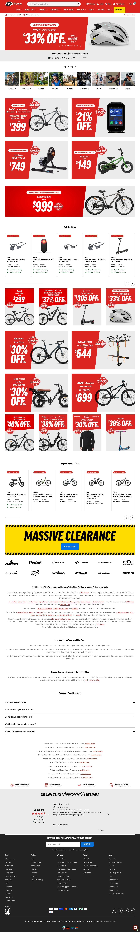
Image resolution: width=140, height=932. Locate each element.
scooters (88, 602)
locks (50, 615)
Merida (35, 492)
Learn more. (100, 624)
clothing (56, 608)
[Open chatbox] (135, 928)
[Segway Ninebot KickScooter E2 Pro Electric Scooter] (122, 246)
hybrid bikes (43, 602)
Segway (113, 257)
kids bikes (70, 602)
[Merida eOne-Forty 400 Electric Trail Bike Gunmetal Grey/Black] (123, 481)
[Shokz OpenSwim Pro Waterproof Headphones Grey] (70, 246)
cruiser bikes (53, 602)
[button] (62, 45)
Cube (88, 492)
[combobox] (54, 4)
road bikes (13, 602)
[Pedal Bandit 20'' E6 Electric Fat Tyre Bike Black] (17, 481)
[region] (78, 814)
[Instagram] (120, 910)
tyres (70, 615)
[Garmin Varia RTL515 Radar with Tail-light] (44, 246)
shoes (30, 612)
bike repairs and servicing (60, 619)
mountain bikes (32, 602)
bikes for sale (65, 604)
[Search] (78, 4)
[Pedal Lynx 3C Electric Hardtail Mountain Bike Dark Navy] (70, 481)
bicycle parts (63, 608)
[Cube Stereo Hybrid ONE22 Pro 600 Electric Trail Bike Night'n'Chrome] (97, 481)
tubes (78, 615)
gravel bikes (22, 602)
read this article (90, 743)
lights (45, 615)
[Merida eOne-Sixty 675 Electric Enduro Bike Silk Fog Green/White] (43, 481)
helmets (40, 612)
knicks (25, 612)
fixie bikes (62, 602)
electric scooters (98, 602)
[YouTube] (132, 910)
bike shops (85, 593)
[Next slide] (81, 45)
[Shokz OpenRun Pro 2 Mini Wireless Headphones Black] (96, 246)
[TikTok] (126, 910)
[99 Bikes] (36, 117)
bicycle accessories (44, 608)
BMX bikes (130, 602)
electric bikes (80, 602)
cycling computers (122, 612)
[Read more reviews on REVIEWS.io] (39, 822)
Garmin (35, 257)
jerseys (20, 612)
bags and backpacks (60, 615)
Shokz (8, 257)
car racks (39, 615)
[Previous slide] (59, 45)
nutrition (75, 608)
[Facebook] (114, 910)
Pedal (8, 492)
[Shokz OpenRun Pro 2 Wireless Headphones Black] (18, 246)
